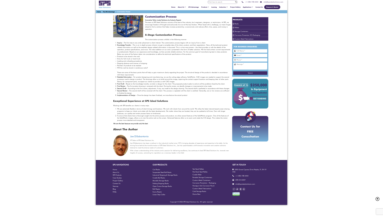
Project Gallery (235, 7)
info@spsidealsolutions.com (245, 184)
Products (204, 7)
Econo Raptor (157, 192)
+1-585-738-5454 (241, 176)
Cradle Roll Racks (159, 178)
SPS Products (117, 175)
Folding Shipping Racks (161, 183)
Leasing (214, 7)
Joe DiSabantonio (139, 136)
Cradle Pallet (196, 175)
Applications (247, 7)
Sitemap (115, 186)
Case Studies (117, 178)
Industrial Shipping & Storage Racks (165, 175)
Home (173, 7)
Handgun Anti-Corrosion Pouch (203, 186)
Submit (250, 73)
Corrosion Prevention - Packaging (204, 183)
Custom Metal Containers (201, 180)
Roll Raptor (156, 189)
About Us (181, 7)
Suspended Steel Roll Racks (162, 172)
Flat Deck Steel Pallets (199, 172)
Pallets (237, 27)
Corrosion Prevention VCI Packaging (247, 35)
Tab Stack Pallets (198, 169)
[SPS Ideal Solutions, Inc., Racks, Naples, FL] (245, 194)
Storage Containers (241, 31)
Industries (222, 7)
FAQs (114, 192)
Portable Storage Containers (202, 177)
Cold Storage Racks (199, 191)
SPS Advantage (193, 7)
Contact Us (259, 7)
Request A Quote (272, 7)
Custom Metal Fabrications (244, 39)
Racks (237, 24)
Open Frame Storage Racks (162, 186)
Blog (114, 189)
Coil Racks (156, 169)
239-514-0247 (240, 180)
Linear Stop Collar (159, 194)
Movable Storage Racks (161, 181)
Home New (196, 194)
